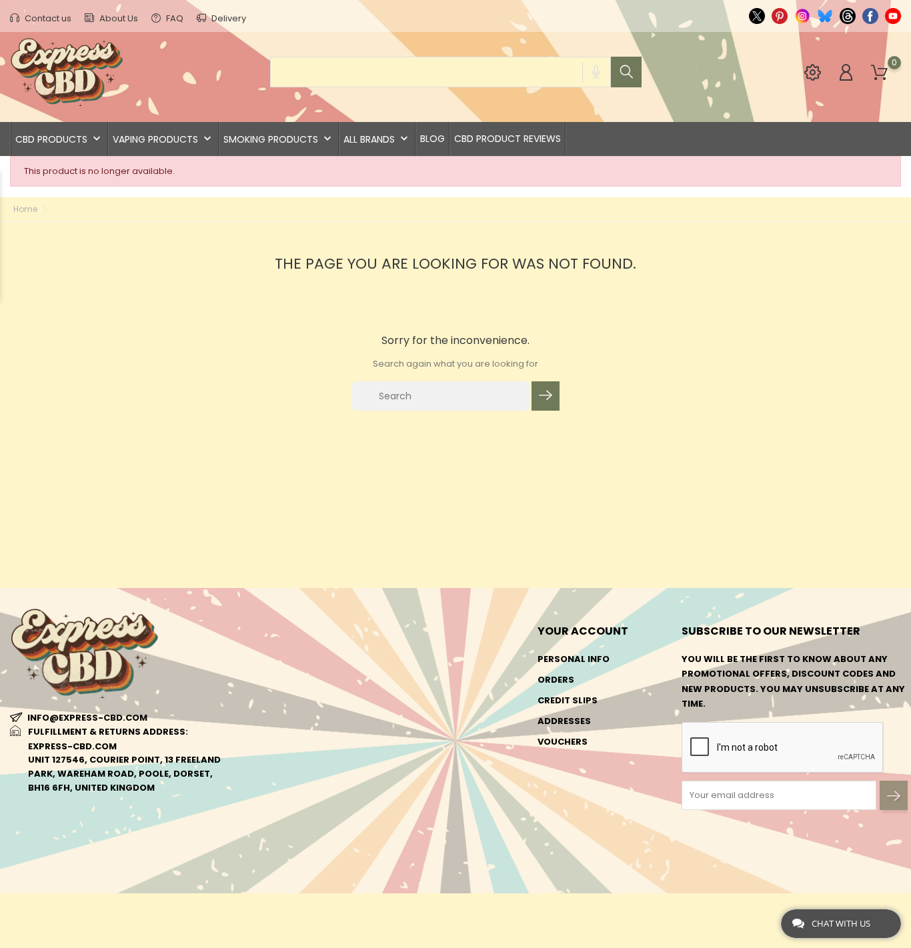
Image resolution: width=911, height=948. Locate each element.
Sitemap (407, 817)
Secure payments (430, 755)
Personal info (574, 659)
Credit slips (568, 700)
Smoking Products (278, 139)
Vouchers (563, 741)
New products (273, 659)
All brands (377, 139)
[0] (879, 73)
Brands (255, 700)
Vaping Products (163, 139)
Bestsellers (265, 679)
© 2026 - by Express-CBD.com (75, 910)
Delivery (227, 18)
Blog (432, 138)
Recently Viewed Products (303, 721)
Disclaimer (414, 735)
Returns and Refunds (441, 776)
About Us (117, 18)
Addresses (564, 721)
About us (410, 679)
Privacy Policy (424, 797)
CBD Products (59, 139)
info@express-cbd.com (87, 717)
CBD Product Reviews (507, 138)
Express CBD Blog (431, 859)
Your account (583, 631)
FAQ (173, 18)
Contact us (47, 18)
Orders (556, 679)
